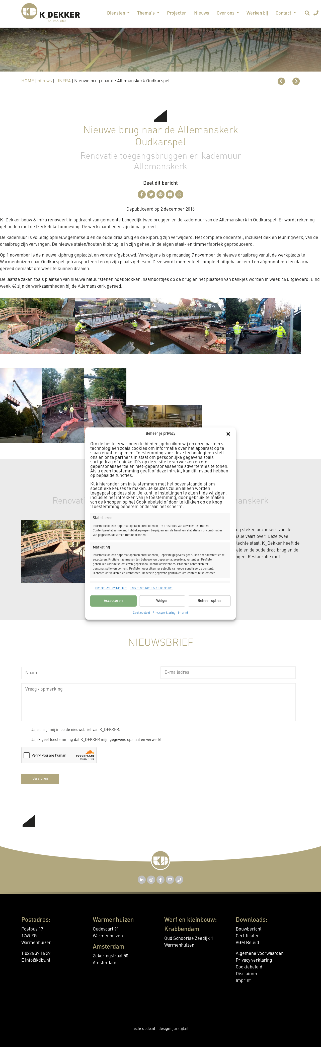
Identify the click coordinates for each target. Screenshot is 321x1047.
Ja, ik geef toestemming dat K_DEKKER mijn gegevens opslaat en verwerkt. (97, 740)
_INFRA (63, 81)
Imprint (183, 612)
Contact (284, 13)
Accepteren (113, 601)
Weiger (162, 601)
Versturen (40, 778)
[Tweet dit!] (151, 194)
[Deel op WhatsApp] (179, 194)
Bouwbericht (249, 929)
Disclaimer (247, 974)
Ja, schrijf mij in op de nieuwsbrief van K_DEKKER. (75, 730)
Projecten (177, 13)
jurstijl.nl (181, 1029)
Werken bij (257, 13)
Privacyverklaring (164, 612)
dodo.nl (148, 1029)
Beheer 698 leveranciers (111, 588)
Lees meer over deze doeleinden (151, 588)
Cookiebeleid (141, 612)
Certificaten (248, 936)
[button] (228, 434)
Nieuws (201, 13)
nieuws (45, 81)
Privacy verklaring (254, 960)
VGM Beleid (247, 943)
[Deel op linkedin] (170, 194)
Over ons (226, 13)
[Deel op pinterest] (160, 194)
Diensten (116, 13)
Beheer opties (209, 601)
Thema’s (146, 13)
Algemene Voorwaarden (260, 953)
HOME (27, 81)
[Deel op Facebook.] (142, 194)
